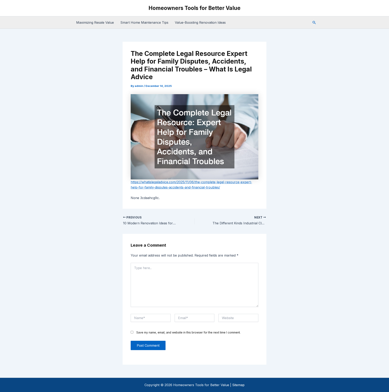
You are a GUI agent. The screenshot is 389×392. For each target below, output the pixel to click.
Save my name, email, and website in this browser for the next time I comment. (188, 332)
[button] (314, 22)
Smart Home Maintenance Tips (144, 22)
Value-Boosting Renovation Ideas (200, 22)
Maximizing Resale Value (95, 22)
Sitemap (238, 385)
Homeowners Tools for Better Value (194, 8)
